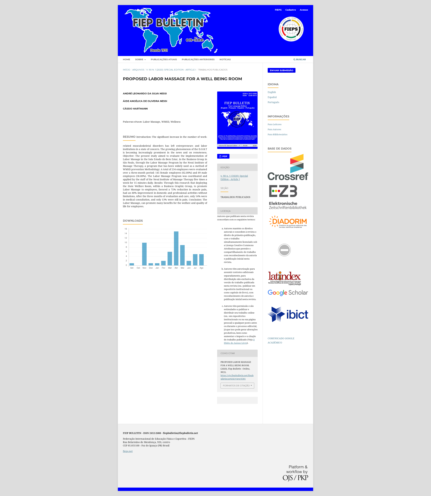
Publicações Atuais (164, 59)
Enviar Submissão (281, 70)
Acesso (304, 9)
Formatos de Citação (236, 385)
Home (126, 59)
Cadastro (290, 9)
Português (273, 102)
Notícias (225, 59)
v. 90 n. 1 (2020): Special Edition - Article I (171, 69)
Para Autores (274, 129)
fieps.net (128, 451)
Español (272, 97)
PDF (224, 156)
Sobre (139, 59)
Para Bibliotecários (277, 134)
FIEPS (278, 9)
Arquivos (138, 69)
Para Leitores (274, 124)
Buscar (300, 59)
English (272, 92)
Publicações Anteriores (198, 59)
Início (126, 69)
